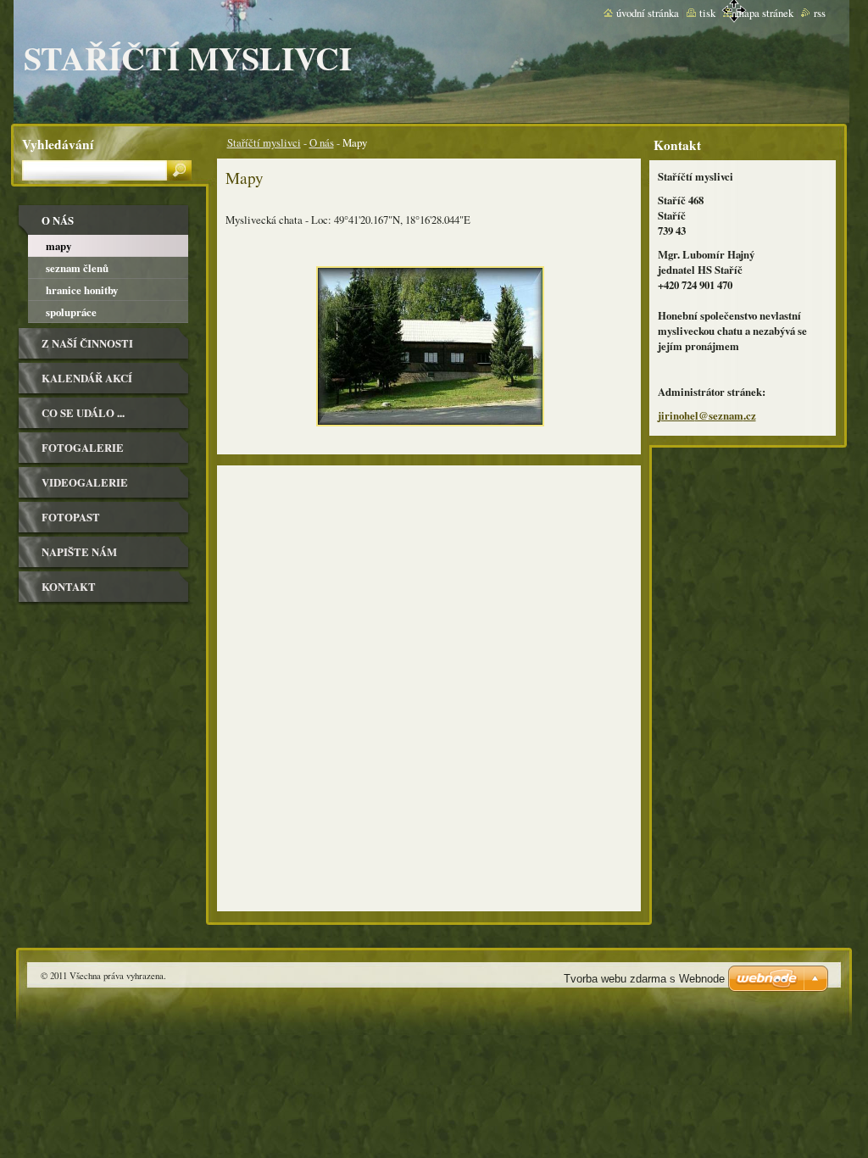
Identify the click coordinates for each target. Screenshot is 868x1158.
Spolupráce (71, 312)
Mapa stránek (764, 12)
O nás (321, 142)
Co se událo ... (83, 412)
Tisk (707, 12)
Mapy (58, 245)
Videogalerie (85, 482)
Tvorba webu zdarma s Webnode (644, 978)
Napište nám (79, 552)
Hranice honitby (82, 290)
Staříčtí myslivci (264, 142)
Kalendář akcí (87, 378)
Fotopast (71, 517)
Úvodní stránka (647, 12)
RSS (820, 12)
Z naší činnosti (87, 343)
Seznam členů (77, 268)
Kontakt (69, 586)
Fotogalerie (83, 447)
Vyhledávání (57, 144)
